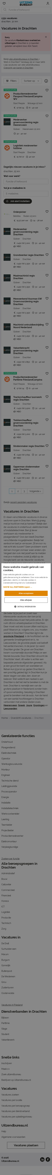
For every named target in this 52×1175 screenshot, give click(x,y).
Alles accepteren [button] (26, 593)
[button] (26, 587)
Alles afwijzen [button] (26, 600)
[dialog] (26, 587)
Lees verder (41, 583)
